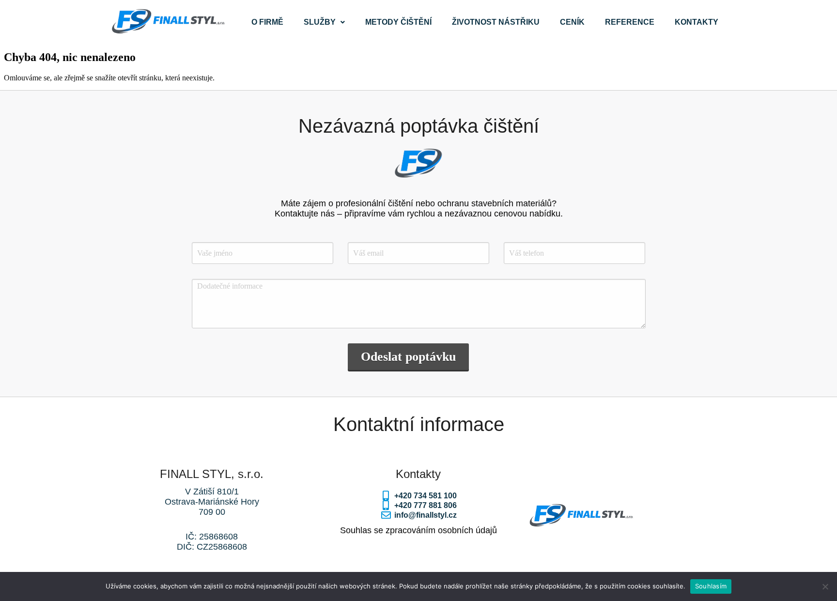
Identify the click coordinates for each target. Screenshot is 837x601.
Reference (629, 22)
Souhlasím (711, 586)
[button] (324, 22)
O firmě (267, 22)
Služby (320, 22)
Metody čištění (398, 22)
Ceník (572, 22)
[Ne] (825, 586)
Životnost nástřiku (496, 22)
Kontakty (696, 22)
